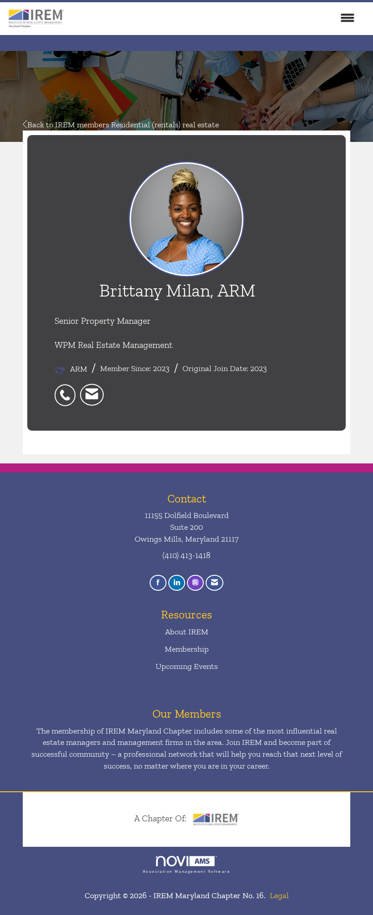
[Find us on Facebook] (158, 583)
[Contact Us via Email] (214, 583)
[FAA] (216, 818)
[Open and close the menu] (215, 18)
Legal (279, 895)
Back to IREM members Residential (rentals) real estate (123, 125)
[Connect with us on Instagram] (195, 583)
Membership (187, 649)
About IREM (186, 632)
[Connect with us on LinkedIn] (176, 583)
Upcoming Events (187, 666)
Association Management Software (186, 872)
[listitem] (67, 390)
